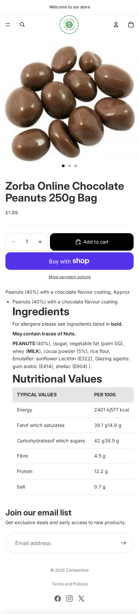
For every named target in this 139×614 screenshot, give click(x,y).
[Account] (116, 24)
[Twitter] (81, 598)
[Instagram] (69, 598)
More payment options (70, 277)
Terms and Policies (70, 583)
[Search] (22, 24)
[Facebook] (58, 598)
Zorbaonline (77, 570)
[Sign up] (123, 543)
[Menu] (8, 24)
